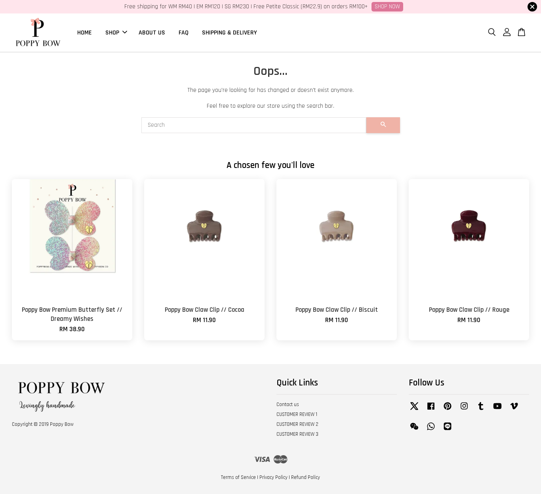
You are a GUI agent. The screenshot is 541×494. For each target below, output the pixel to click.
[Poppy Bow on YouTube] (497, 410)
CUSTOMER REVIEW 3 (297, 434)
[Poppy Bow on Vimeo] (514, 410)
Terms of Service (238, 477)
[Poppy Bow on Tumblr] (480, 410)
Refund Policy (305, 477)
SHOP (112, 32)
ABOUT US (152, 32)
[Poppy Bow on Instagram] (464, 410)
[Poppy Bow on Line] (447, 430)
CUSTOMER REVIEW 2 (297, 424)
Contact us (287, 404)
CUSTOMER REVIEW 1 (296, 414)
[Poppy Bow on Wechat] (414, 430)
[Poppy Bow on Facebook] (430, 410)
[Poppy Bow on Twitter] (414, 410)
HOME (84, 32)
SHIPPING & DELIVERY (229, 32)
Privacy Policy (273, 477)
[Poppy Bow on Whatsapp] (430, 430)
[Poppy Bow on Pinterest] (447, 410)
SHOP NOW (387, 6)
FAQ (184, 32)
